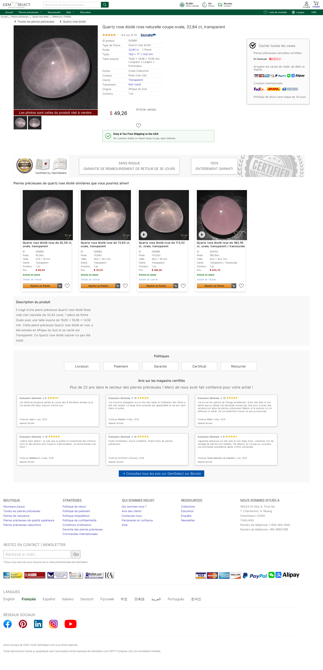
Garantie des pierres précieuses (83, 529)
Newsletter (188, 520)
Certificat (199, 366)
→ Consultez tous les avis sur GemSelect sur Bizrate (161, 474)
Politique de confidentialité (79, 520)
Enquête (186, 515)
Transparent (136, 80)
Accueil (9, 12)
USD (313, 12)
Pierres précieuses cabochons (22, 524)
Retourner (238, 366)
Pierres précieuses (30, 12)
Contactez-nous (132, 515)
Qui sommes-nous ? (134, 506)
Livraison (81, 366)
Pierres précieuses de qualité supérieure (28, 520)
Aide (70, 12)
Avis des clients (131, 511)
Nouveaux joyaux (14, 506)
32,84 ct (134, 49)
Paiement (121, 366)
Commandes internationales (80, 534)
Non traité (135, 84)
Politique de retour (74, 506)
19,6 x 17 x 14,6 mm (141, 54)
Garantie (160, 366)
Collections (188, 506)
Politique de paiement (76, 511)
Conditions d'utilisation (77, 524)
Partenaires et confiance (137, 520)
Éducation (85, 12)
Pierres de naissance (16, 515)
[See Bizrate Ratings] (148, 35)
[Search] (105, 5)
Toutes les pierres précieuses (21, 511)
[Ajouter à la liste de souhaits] (138, 125)
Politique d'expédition (76, 515)
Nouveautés (54, 12)
